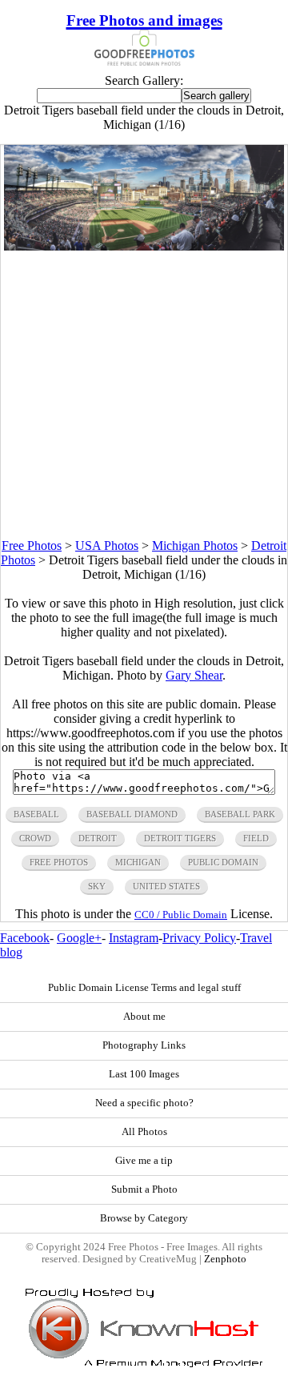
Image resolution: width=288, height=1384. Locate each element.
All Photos (144, 1131)
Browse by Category (144, 1218)
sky (97, 886)
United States (166, 886)
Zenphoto (225, 1259)
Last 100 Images (144, 1074)
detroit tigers (180, 838)
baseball (36, 814)
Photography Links (144, 1045)
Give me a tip (144, 1160)
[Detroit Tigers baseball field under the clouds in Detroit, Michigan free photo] (144, 246)
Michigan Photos (195, 545)
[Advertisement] (144, 395)
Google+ (79, 938)
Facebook (25, 938)
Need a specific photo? (144, 1103)
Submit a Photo (144, 1189)
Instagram (133, 938)
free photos (59, 862)
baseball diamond (132, 814)
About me (144, 1016)
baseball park (240, 814)
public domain (223, 862)
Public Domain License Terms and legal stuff (144, 987)
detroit (97, 838)
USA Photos (106, 545)
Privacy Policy (199, 938)
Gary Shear (194, 675)
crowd (35, 838)
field (256, 838)
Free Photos (32, 545)
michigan (138, 862)
